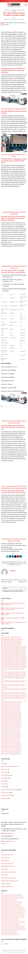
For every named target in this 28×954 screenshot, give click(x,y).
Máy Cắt (3, 904)
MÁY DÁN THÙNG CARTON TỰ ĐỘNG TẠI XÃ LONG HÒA (13, 690)
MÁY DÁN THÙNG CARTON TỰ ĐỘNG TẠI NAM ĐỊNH (14, 661)
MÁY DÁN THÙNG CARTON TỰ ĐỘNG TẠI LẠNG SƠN (14, 659)
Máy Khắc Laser (20, 917)
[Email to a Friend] (15, 556)
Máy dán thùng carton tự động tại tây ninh (11, 751)
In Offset (3, 786)
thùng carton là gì (9, 51)
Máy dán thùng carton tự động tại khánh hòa (11, 721)
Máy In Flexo (9, 914)
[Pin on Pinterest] (18, 556)
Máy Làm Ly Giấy (5, 921)
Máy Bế (13, 895)
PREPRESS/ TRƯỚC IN (8, 866)
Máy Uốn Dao (4, 924)
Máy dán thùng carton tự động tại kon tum (11, 726)
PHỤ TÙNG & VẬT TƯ (7, 863)
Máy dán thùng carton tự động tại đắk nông (11, 753)
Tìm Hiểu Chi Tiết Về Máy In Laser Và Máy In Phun (15, 604)
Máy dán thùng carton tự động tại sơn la (10, 741)
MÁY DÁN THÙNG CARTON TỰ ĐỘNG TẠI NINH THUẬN (12, 670)
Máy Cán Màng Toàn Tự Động (8, 902)
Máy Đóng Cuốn (5, 929)
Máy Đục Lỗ (4, 931)
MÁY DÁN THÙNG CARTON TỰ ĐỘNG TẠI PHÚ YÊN (13, 675)
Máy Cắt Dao (9, 904)
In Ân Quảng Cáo (5, 775)
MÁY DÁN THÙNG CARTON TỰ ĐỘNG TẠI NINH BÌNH (14, 666)
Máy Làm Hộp (5, 919)
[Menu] (2, 5)
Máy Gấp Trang (21, 912)
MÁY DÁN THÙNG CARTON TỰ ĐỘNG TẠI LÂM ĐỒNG (14, 657)
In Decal (3, 781)
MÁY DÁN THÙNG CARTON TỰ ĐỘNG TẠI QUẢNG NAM (13, 682)
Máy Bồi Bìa (18, 895)
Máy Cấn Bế (18, 902)
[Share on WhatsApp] (7, 556)
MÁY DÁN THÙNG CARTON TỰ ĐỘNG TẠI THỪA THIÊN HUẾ (13, 686)
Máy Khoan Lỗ (5, 917)
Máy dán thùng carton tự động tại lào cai (10, 731)
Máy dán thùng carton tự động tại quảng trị (11, 736)
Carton (3, 763)
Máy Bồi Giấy (4, 897)
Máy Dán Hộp (14, 909)
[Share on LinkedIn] (20, 556)
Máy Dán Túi (4, 912)
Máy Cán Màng (13, 900)
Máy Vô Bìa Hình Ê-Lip (14, 924)
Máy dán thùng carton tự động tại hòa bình (11, 709)
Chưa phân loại (5, 857)
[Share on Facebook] (10, 556)
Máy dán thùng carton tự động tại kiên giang (11, 724)
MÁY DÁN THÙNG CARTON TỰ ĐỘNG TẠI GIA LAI (13, 649)
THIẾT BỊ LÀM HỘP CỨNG (8, 878)
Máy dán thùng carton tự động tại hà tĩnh (10, 707)
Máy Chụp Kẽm (20, 897)
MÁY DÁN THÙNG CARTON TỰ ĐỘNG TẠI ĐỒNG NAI (14, 696)
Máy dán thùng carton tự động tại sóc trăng (11, 739)
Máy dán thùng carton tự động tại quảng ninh (11, 734)
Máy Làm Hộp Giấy (13, 919)
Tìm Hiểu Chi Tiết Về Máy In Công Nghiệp (14, 613)
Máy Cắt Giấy (17, 904)
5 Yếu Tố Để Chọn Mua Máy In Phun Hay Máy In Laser (14, 609)
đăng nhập (11, 591)
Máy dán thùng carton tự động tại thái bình (11, 746)
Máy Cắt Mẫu (13, 907)
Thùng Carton (4, 798)
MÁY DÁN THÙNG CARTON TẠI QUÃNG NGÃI (12, 639)
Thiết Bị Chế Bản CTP (6, 934)
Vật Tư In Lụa (16, 934)
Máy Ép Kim (22, 926)
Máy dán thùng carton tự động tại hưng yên (11, 712)
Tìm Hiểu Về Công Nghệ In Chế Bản (14, 618)
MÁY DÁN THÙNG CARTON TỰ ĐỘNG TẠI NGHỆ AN (13, 664)
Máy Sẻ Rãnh (21, 921)
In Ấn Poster (4, 772)
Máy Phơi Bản (14, 921)
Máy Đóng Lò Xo (22, 929)
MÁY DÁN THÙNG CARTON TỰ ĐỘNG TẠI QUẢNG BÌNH (13, 678)
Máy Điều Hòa (5, 860)
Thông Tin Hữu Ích (6, 795)
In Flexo (3, 784)
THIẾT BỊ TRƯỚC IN (6, 886)
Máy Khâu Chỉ (12, 917)
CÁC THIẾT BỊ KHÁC (7, 854)
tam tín (7, 543)
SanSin (6, 944)
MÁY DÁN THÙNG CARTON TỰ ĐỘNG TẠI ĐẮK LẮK (13, 693)
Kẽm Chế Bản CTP (6, 895)
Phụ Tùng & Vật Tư (12, 931)
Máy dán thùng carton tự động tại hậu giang (11, 719)
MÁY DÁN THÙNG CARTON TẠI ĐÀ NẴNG (11, 644)
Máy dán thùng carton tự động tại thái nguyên (11, 748)
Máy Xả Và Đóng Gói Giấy (7, 926)
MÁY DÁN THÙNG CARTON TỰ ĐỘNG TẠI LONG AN (13, 654)
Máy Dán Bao (20, 907)
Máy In (3, 914)
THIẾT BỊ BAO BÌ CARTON (8, 872)
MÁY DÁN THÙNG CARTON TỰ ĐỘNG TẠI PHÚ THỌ (13, 673)
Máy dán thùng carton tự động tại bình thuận (11, 702)
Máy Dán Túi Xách (13, 912)
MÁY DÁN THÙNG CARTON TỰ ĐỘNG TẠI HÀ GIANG (14, 652)
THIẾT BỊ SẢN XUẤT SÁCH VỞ (9, 881)
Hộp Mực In (4, 769)
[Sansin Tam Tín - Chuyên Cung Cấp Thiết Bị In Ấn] (14, 5)
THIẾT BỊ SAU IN (5, 883)
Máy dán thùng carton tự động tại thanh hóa (11, 743)
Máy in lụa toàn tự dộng (18, 914)
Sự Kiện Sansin (5, 563)
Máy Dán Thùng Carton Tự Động (12, 10)
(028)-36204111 (8, 833)
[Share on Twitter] (12, 556)
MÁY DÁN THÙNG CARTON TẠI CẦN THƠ (11, 637)
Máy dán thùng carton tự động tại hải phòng (11, 717)
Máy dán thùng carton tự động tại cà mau (10, 704)
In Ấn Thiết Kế (5, 778)
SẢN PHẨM (4, 869)
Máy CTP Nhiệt (5, 900)
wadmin (22, 19)
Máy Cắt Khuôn (5, 907)
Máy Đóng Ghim (13, 929)
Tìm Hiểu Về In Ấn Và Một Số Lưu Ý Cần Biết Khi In (16, 623)
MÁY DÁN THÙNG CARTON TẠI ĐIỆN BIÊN (11, 642)
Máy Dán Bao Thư (6, 909)
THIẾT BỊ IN (4, 875)
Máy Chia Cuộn (12, 897)
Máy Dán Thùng (21, 909)
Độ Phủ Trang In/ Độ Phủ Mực (9, 766)
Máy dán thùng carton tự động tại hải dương (11, 714)
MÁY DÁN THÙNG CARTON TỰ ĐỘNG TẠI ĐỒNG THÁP (13, 699)
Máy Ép (16, 926)
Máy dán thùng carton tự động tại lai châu (11, 729)
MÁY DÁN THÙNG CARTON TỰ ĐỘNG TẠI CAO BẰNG (14, 647)
